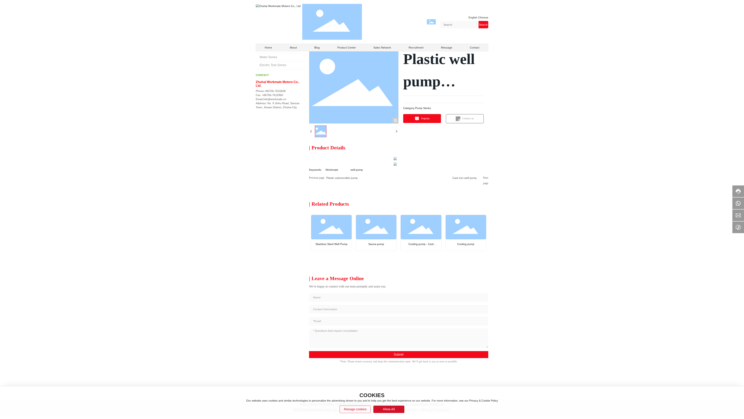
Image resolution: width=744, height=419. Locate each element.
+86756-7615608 (275, 91)
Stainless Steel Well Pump (331, 244)
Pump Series (423, 108)
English (472, 17)
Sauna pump (376, 244)
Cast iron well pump (464, 177)
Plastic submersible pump (342, 177)
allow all (389, 409)
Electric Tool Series (273, 65)
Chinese (482, 17)
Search (483, 24)
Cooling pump (465, 244)
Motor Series (268, 57)
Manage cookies (355, 409)
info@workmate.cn (274, 99)
